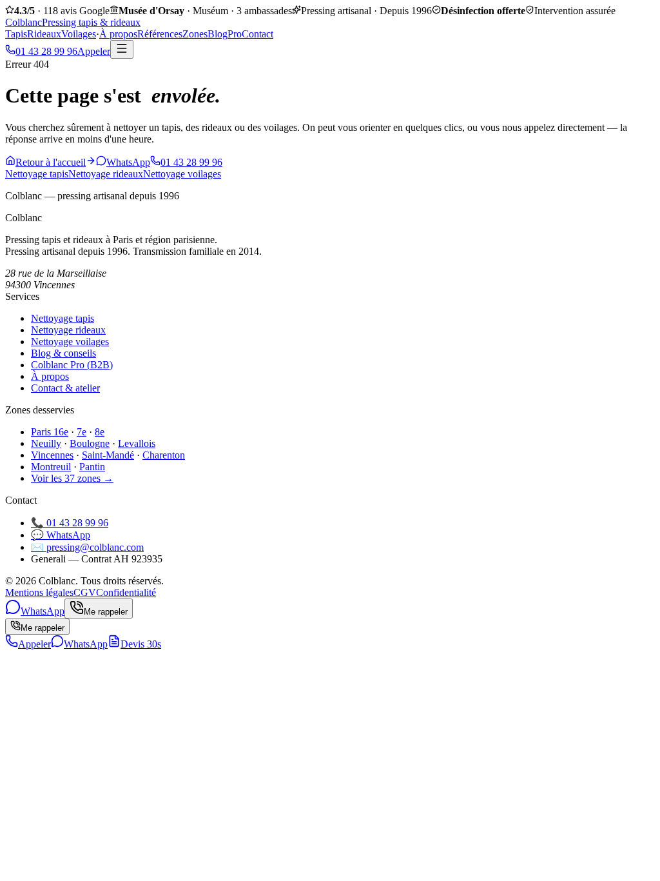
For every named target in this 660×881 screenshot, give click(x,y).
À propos (118, 33)
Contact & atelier (65, 387)
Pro (235, 33)
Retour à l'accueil (50, 162)
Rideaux (44, 33)
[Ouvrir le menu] (121, 49)
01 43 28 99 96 (191, 162)
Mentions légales (39, 592)
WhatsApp (128, 162)
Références (159, 33)
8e (99, 431)
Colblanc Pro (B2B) (72, 364)
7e (81, 431)
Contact (257, 33)
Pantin (92, 466)
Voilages (78, 33)
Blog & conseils (63, 353)
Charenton (163, 455)
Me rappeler (42, 628)
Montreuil (51, 466)
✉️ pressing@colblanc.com (87, 547)
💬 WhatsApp (60, 535)
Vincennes (52, 455)
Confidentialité (126, 592)
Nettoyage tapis (36, 173)
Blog (218, 33)
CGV (84, 592)
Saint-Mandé (108, 455)
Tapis (16, 33)
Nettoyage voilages (182, 173)
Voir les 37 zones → (72, 478)
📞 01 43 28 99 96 (69, 522)
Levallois (136, 443)
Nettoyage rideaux (105, 173)
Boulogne (90, 443)
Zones (195, 33)
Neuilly (46, 443)
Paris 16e (49, 431)
